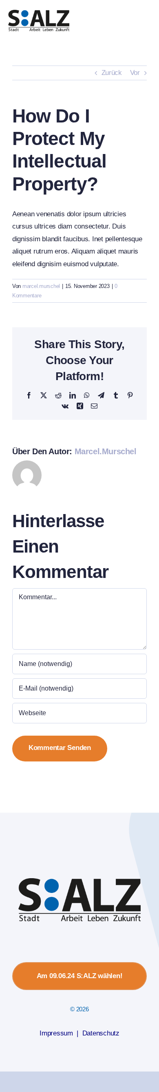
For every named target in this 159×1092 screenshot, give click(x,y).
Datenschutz (100, 1033)
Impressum (56, 1033)
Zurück (112, 73)
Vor (135, 73)
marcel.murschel (41, 286)
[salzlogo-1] (38, 13)
